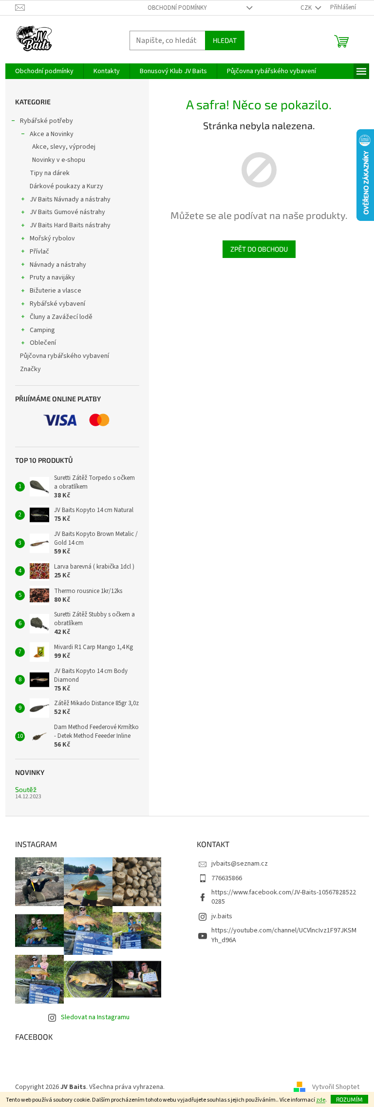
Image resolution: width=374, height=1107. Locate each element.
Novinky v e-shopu (58, 160)
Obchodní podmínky (177, 7)
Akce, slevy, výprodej (63, 147)
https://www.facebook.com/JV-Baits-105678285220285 (283, 897)
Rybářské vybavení (57, 304)
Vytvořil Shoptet (335, 1087)
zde (320, 1100)
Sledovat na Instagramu (95, 1017)
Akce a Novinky (52, 134)
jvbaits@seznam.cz (239, 864)
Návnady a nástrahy (58, 265)
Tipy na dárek (50, 173)
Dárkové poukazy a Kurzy (66, 186)
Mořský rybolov (52, 238)
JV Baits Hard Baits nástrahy (70, 225)
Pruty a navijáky (52, 277)
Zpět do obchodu (259, 249)
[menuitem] (44, 71)
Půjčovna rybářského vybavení (64, 356)
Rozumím (349, 1099)
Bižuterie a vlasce (55, 291)
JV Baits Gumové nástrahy (67, 212)
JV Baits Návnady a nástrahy (70, 199)
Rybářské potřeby (46, 121)
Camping (42, 330)
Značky (30, 369)
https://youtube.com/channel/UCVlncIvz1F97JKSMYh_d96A (283, 935)
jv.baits (221, 916)
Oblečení (43, 343)
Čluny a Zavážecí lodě (61, 317)
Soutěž (26, 789)
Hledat (225, 40)
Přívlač (39, 252)
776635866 (226, 878)
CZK (306, 7)
